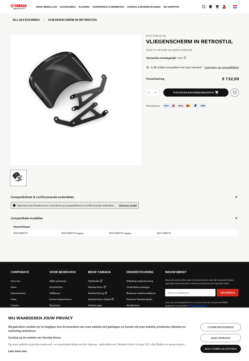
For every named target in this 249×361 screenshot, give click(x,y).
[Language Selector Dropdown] (235, 6)
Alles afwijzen (220, 338)
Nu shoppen (171, 6)
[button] (18, 178)
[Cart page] (217, 7)
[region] (124, 334)
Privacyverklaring (197, 305)
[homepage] (19, 7)
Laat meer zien (17, 351)
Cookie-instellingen (221, 327)
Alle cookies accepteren (221, 348)
